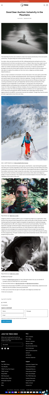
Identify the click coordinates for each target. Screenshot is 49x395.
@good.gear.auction (13, 279)
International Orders (31, 371)
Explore (3, 361)
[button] (44, 5)
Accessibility (22, 389)
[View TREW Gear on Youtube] (8, 348)
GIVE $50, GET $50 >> (24, 1)
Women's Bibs (29, 343)
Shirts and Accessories (31, 350)
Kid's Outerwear (30, 348)
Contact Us (29, 385)
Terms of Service (10, 389)
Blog (2, 385)
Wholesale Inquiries (6, 380)
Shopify (40, 389)
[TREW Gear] (24, 5)
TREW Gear (31, 389)
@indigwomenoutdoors (32, 283)
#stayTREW (4, 373)
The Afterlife (4, 366)
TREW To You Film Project (7, 369)
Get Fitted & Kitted (30, 366)
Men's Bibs (28, 339)
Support (28, 361)
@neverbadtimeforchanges (21, 163)
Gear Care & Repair (30, 373)
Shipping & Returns (30, 369)
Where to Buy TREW (6, 378)
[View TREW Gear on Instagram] (2, 348)
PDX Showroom (5, 376)
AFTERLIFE (28, 355)
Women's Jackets (30, 341)
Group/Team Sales (30, 380)
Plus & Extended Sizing (31, 346)
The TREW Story (5, 364)
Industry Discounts (30, 378)
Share (5, 302)
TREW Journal (4, 371)
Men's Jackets (29, 336)
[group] (24, 1)
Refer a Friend (29, 383)
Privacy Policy (16, 389)
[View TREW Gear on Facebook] (5, 348)
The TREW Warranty (31, 376)
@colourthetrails (20, 283)
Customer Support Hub (32, 364)
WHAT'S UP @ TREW (7, 299)
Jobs (2, 383)
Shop (27, 333)
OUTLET (28, 352)
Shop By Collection (30, 357)
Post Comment (7, 321)
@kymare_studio (14, 215)
